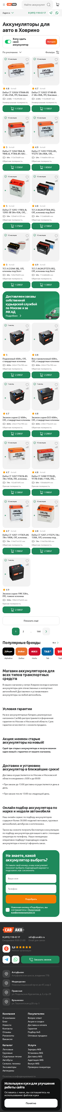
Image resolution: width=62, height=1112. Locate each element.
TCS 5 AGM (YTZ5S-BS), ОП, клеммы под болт (43, 269)
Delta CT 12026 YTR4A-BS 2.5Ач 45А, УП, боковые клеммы (16, 93)
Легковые (8, 1049)
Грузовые (8, 1053)
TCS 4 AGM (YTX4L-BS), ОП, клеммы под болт (43, 211)
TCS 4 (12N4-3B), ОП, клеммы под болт (13, 269)
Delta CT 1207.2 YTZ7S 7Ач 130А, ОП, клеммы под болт (45, 536)
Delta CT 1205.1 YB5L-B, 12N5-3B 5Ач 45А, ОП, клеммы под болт (15, 211)
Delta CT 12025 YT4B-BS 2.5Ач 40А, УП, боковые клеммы (44, 93)
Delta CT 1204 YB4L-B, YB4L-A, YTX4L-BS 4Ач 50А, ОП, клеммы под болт (14, 152)
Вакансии (7, 1039)
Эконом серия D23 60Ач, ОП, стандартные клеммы (45, 418)
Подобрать (31, 899)
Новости (7, 1025)
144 (39, 631)
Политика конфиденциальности (19, 1076)
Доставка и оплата (37, 1025)
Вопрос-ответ (35, 1018)
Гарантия (32, 1028)
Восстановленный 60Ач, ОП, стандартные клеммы (45, 360)
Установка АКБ (35, 1053)
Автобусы (8, 1060)
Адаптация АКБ (36, 1060)
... (31, 631)
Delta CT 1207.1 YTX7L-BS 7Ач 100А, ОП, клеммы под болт (16, 536)
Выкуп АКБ (33, 1063)
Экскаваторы (9, 1067)
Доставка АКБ (35, 1056)
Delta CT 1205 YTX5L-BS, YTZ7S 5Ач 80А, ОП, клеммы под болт (44, 152)
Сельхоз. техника (11, 1063)
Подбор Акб (34, 1032)
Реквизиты (8, 1035)
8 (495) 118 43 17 (37, 13)
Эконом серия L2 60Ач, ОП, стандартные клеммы (16, 418)
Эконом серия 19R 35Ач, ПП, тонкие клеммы (15, 594)
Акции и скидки (36, 1021)
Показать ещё (31, 620)
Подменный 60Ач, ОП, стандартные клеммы (14, 360)
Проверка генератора (39, 1067)
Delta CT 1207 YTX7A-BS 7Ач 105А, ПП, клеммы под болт (15, 477)
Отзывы (7, 1032)
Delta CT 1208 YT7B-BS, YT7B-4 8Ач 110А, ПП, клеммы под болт (44, 477)
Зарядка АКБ (34, 1049)
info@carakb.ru (37, 937)
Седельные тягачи (12, 1056)
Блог (5, 1021)
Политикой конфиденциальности (25, 911)
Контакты (8, 1028)
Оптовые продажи (37, 1035)
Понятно (31, 1103)
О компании (9, 1018)
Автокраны (8, 1070)
